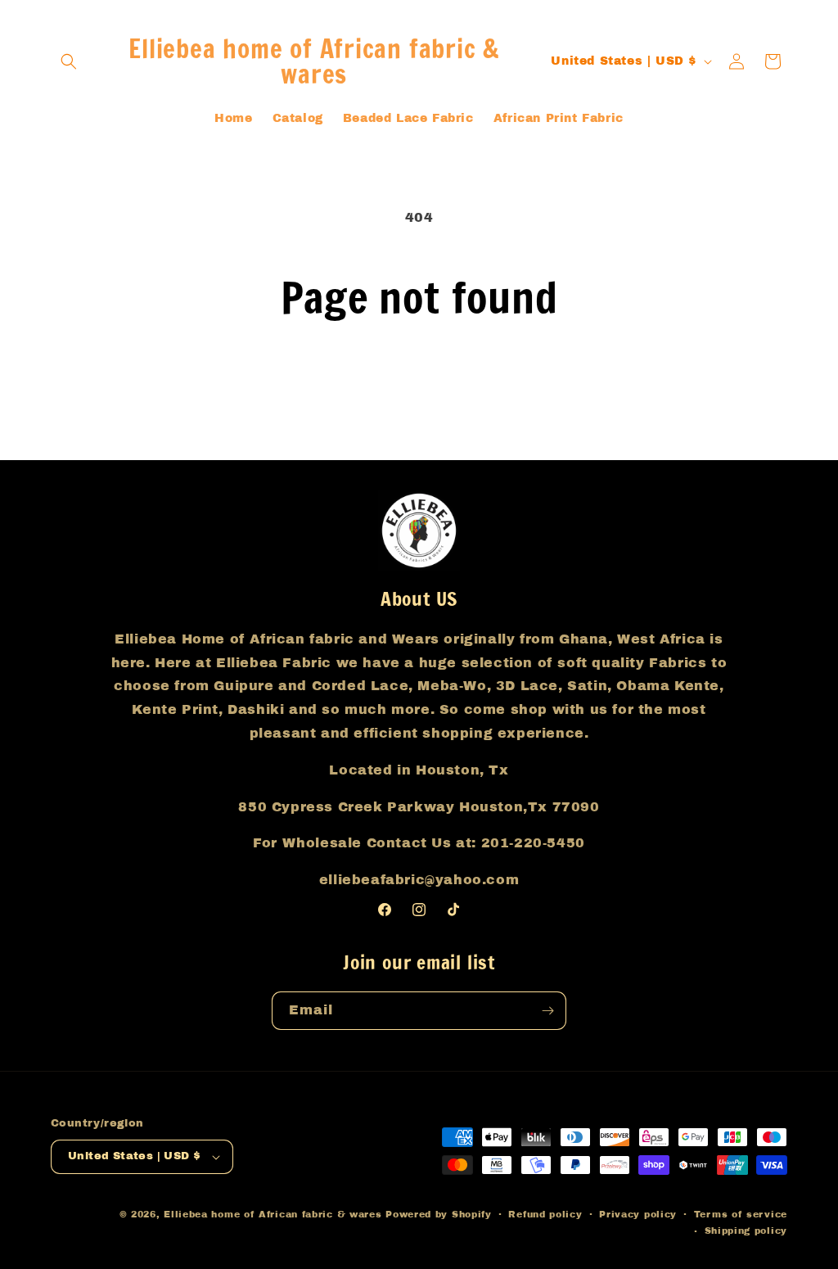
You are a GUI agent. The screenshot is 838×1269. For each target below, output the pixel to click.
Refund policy (545, 1214)
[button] (69, 61)
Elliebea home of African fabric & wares (274, 1214)
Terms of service (740, 1214)
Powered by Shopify (438, 1214)
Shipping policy (746, 1230)
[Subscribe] (547, 1010)
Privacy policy (638, 1214)
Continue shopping (419, 383)
